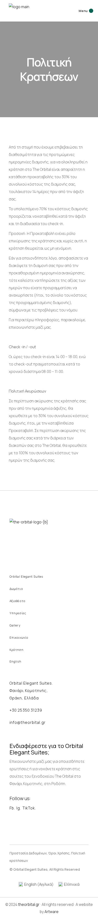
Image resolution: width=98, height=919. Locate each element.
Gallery (15, 625)
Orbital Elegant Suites (26, 577)
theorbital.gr (28, 904)
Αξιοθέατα (17, 601)
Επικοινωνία (19, 638)
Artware (51, 911)
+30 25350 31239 (26, 710)
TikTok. (29, 808)
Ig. (18, 808)
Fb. (12, 808)
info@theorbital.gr (28, 722)
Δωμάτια (16, 589)
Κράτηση (17, 650)
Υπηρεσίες (18, 613)
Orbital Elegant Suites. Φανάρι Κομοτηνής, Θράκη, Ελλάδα (31, 691)
